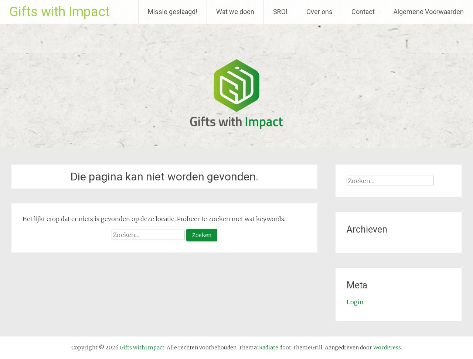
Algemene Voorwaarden (429, 12)
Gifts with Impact (59, 12)
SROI (280, 12)
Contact (363, 12)
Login (355, 302)
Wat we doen (235, 12)
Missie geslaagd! (172, 12)
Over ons (319, 12)
